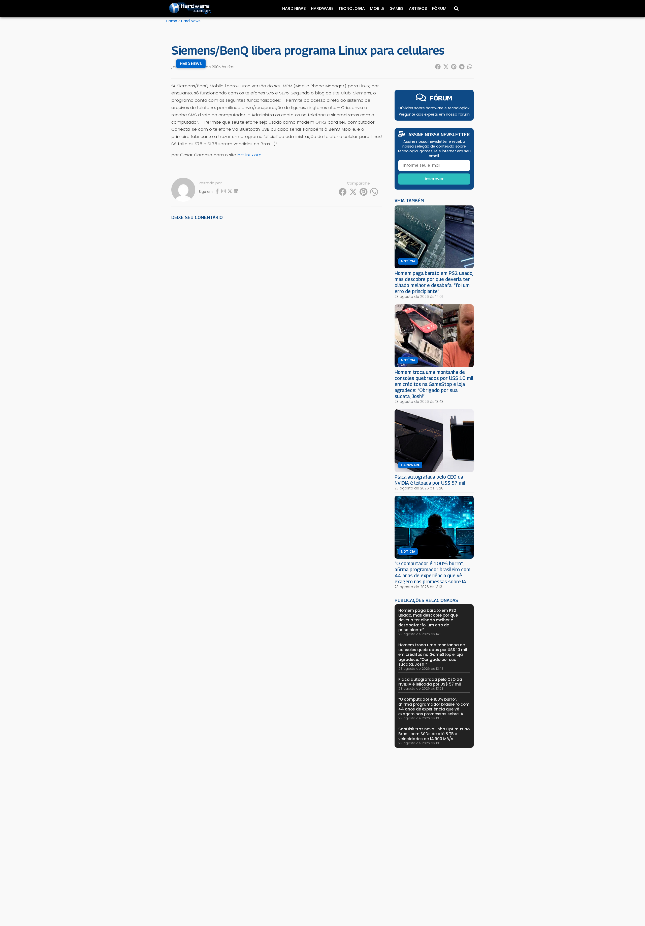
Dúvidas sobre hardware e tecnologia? (434, 108)
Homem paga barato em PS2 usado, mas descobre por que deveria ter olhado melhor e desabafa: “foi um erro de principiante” (434, 282)
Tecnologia (351, 8)
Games (397, 8)
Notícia (408, 261)
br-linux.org (249, 155)
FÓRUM (441, 98)
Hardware (322, 8)
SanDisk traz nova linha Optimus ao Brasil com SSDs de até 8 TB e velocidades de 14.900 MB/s (434, 733)
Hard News (294, 8)
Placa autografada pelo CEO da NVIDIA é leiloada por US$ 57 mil (430, 480)
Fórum (439, 8)
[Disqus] (276, 294)
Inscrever (434, 179)
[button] (438, 67)
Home (171, 20)
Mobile (377, 8)
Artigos (418, 8)
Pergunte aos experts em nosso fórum (434, 114)
